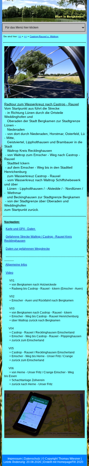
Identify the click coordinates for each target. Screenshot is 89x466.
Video (9, 272)
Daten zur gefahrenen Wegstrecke (28, 248)
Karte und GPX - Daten (21, 229)
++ (25, 36)
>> (19, 36)
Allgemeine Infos (16, 264)
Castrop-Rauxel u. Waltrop (44, 36)
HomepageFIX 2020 (70, 462)
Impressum (15, 458)
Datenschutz (32, 458)
